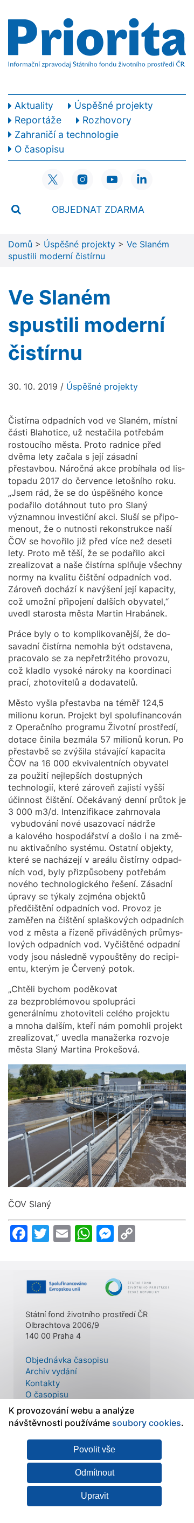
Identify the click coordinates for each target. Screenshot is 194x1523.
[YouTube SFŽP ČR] (112, 179)
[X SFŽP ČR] (53, 179)
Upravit (94, 1495)
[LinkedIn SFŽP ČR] (142, 179)
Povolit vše (94, 1449)
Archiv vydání (51, 1371)
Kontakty (42, 1383)
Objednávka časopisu (66, 1360)
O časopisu (46, 1394)
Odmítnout (94, 1472)
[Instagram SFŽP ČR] (82, 179)
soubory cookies (146, 1422)
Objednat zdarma (98, 209)
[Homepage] (97, 47)
